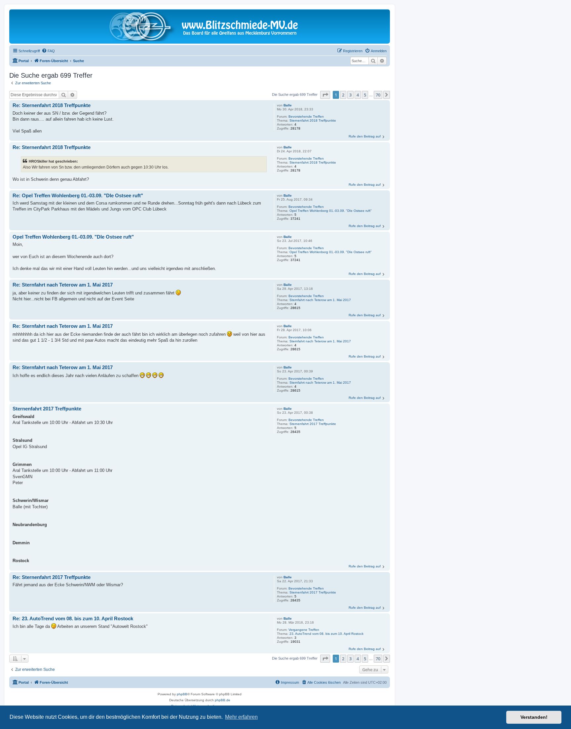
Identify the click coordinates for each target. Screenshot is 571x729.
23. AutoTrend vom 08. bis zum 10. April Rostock (326, 633)
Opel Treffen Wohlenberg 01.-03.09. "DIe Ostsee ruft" (330, 210)
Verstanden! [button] (534, 717)
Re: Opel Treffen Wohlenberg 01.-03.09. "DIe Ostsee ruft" (78, 195)
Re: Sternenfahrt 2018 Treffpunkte (52, 105)
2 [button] (343, 95)
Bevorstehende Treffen (306, 116)
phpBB (182, 694)
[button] (325, 95)
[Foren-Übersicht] (200, 26)
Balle (288, 105)
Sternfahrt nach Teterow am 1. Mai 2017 (320, 300)
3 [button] (350, 95)
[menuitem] (48, 51)
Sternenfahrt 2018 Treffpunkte (312, 120)
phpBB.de (222, 700)
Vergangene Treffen (303, 630)
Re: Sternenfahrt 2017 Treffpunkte (52, 577)
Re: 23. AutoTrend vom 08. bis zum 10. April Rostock (73, 618)
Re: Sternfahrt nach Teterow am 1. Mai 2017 (63, 285)
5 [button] (365, 95)
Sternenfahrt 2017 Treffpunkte (312, 424)
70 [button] (378, 95)
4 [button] (358, 95)
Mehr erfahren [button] (241, 717)
